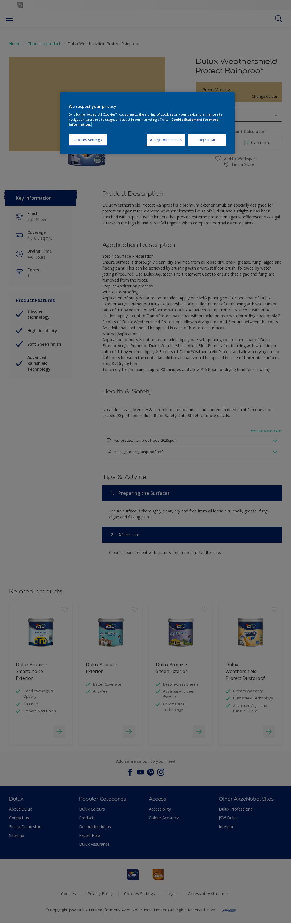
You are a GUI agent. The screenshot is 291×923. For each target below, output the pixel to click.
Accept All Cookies (166, 139)
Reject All (207, 139)
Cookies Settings (88, 139)
